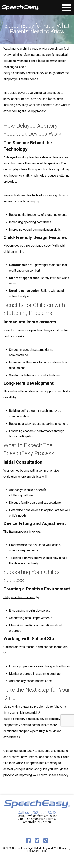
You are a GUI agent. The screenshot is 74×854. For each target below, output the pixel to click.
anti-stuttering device (24, 391)
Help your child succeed (19, 597)
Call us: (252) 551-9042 (37, 812)
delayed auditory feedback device (25, 73)
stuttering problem (33, 706)
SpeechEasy (36, 756)
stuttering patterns (21, 495)
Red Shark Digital (37, 850)
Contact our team (14, 750)
